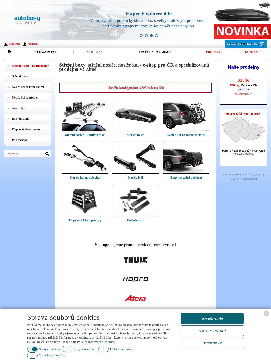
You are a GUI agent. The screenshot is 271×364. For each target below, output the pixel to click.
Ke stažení (95, 51)
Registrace (14, 43)
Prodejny (214, 51)
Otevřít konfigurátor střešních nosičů (135, 87)
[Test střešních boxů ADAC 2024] (175, 20)
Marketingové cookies (52, 355)
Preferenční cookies (121, 349)
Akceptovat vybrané (212, 330)
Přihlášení (33, 43)
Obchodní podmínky (155, 51)
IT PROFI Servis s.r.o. (243, 174)
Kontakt (252, 51)
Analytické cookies (84, 349)
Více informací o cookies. (98, 341)
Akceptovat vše (212, 318)
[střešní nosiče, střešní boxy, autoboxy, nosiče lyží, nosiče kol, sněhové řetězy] (27, 20)
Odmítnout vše (212, 343)
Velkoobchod (46, 51)
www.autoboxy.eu (248, 178)
